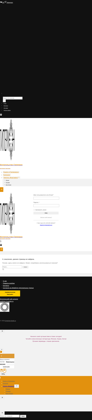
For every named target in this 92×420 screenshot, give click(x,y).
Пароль (40, 202)
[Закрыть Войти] (2, 331)
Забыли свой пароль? (46, 217)
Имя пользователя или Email (46, 195)
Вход (46, 213)
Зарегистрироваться (46, 225)
